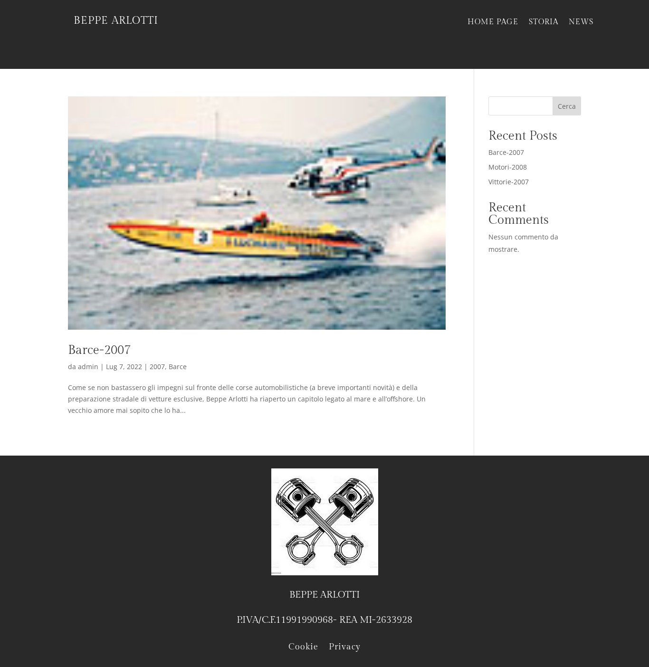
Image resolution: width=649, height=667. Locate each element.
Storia (543, 23)
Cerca (567, 106)
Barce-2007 (99, 350)
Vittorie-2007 (508, 181)
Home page (493, 23)
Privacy (345, 648)
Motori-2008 (507, 167)
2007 (157, 366)
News (581, 23)
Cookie (303, 648)
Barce (178, 366)
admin (88, 366)
